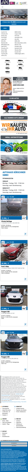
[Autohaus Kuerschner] (21, 2)
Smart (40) (4, 52)
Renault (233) (18, 48)
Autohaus (18, 420)
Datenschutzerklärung (21, 427)
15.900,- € (5, 218)
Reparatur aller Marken (21, 410)
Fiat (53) (17, 35)
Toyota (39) (4, 53)
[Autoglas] (12, 2)
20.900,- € (5, 263)
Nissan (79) (18, 44)
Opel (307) (4, 46)
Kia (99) (17, 39)
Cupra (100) (18, 34)
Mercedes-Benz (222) (20, 43)
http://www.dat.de (5, 399)
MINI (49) (17, 41)
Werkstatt (19, 406)
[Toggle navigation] (2, 7)
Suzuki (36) (18, 52)
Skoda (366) (18, 50)
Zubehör (4, 419)
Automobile (5, 406)
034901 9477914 (20, 88)
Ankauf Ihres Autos (6, 410)
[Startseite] (5, 2)
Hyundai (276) (18, 37)
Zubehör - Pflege (6, 424)
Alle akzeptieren (14, 443)
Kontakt (4, 431)
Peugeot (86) (18, 46)
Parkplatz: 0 (5, 415)
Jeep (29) (3, 39)
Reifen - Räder (5, 420)
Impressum (21, 469)
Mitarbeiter (4, 433)
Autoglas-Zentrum (20, 408)
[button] (3, 14)
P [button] (25, 234)
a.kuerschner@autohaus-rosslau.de (18, 91)
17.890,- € (5, 309)
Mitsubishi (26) (5, 44)
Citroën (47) (4, 34)
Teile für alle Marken (6, 422)
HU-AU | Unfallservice (21, 411)
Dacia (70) (4, 35)
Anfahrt (4, 435)
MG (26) (3, 41)
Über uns (18, 419)
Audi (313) (4, 32)
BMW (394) (18, 32)
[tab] (5, 28)
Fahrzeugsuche (5, 408)
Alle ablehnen (14, 445)
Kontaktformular (5, 436)
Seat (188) (4, 50)
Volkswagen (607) (19, 53)
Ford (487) (4, 37)
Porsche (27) (4, 48)
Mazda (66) (4, 43)
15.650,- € (5, 354)
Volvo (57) (4, 55)
